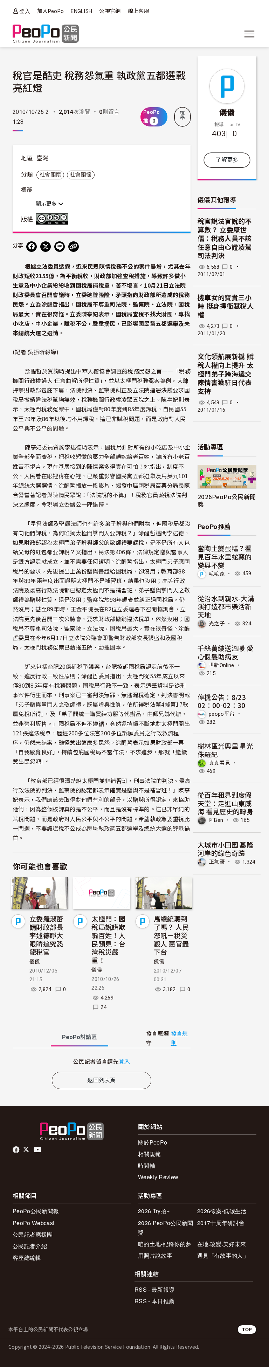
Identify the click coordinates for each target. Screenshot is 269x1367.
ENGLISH (81, 11)
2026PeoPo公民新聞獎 (227, 500)
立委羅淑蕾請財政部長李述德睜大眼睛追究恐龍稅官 (46, 935)
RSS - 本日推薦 (154, 1301)
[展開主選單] (249, 34)
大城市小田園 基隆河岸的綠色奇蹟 (225, 849)
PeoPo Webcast (33, 1223)
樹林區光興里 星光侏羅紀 (225, 750)
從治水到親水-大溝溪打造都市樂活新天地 (226, 606)
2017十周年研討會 (220, 1223)
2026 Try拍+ (154, 1211)
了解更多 (226, 160)
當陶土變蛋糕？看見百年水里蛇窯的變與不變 (225, 556)
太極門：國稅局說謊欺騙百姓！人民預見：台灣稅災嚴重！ (108, 939)
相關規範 (149, 1154)
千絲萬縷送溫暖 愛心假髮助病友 (225, 652)
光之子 (217, 623)
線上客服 (138, 11)
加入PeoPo (50, 11)
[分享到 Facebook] (31, 246)
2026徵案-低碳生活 (222, 1211)
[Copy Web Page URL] (73, 246)
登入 (24, 11)
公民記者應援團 (33, 1234)
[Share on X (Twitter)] (45, 246)
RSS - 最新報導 (154, 1289)
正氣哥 (217, 862)
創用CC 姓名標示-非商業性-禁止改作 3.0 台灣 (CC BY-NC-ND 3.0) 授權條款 (53, 219)
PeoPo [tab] (79, 1037)
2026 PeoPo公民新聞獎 (165, 1227)
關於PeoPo (152, 1142)
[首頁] (46, 34)
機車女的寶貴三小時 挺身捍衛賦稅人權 (226, 306)
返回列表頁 (101, 1080)
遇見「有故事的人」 (223, 1255)
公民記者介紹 (30, 1246)
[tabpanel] (102, 1061)
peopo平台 (222, 714)
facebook (17, 1149)
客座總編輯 (27, 1257)
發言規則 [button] (179, 1038)
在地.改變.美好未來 (221, 1244)
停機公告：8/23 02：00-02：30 (222, 701)
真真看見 (219, 763)
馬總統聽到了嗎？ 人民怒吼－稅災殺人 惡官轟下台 (171, 935)
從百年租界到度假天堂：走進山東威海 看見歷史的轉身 (225, 803)
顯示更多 (47, 204)
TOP (247, 1329)
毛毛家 (217, 573)
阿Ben (216, 820)
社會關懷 (50, 175)
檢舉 (182, 115)
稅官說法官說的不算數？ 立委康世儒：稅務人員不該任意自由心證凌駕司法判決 (225, 239)
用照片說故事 (155, 1255)
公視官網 (109, 11)
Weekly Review (158, 1177)
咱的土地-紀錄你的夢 (164, 1244)
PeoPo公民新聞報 (36, 1211)
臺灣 (42, 158)
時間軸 (146, 1165)
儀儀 (34, 962)
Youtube (38, 1149)
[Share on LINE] (59, 246)
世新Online (221, 665)
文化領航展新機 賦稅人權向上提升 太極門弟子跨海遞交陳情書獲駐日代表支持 (226, 374)
